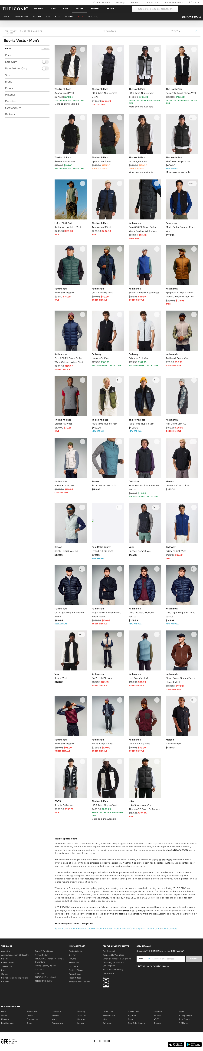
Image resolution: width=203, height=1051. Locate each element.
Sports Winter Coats (125, 928)
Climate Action (109, 973)
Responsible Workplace (113, 955)
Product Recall (75, 978)
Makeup (5, 1019)
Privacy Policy (41, 955)
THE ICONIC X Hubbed (45, 977)
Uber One (39, 973)
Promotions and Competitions (14, 978)
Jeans (181, 1012)
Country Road (33, 1019)
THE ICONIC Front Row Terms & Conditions (49, 960)
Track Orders (151, 2)
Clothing (16, 31)
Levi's (3, 1012)
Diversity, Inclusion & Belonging (117, 959)
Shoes (29, 1023)
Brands (4, 959)
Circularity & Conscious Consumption (113, 964)
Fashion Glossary (77, 970)
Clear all (45, 48)
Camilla (30, 1015)
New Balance (109, 1015)
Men (53, 8)
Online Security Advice (45, 966)
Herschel (81, 1019)
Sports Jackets (169, 928)
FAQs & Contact (76, 951)
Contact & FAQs (101, 2)
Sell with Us (6, 966)
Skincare (81, 1015)
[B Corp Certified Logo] (118, 983)
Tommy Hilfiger (185, 1015)
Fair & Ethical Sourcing (113, 969)
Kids (65, 8)
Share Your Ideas (173, 2)
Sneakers (158, 1012)
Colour (9, 88)
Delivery (119, 2)
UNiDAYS (39, 969)
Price (8, 55)
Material (10, 94)
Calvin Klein (133, 1012)
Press (3, 970)
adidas (4, 1015)
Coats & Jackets (33, 31)
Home (110, 8)
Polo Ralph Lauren (136, 1023)
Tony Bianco (184, 1019)
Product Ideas (75, 974)
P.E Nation (183, 1023)
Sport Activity (13, 107)
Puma (130, 1019)
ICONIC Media (7, 962)
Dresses (157, 1023)
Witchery (81, 1012)
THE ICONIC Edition (44, 981)
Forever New (57, 1023)
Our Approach (109, 951)
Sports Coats (62, 928)
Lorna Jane (108, 1012)
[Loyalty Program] (192, 16)
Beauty (95, 8)
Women (38, 8)
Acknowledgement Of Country (15, 955)
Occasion (10, 101)
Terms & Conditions (44, 951)
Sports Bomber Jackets (82, 928)
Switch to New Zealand (79, 982)
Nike (105, 1019)
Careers (5, 974)
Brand (8, 81)
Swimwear (107, 1023)
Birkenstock (32, 1012)
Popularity (175, 31)
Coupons (5, 982)
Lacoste (81, 1023)
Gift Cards (193, 2)
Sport (79, 8)
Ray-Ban (132, 1015)
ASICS (156, 1019)
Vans (54, 1019)
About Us (5, 951)
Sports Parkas (104, 928)
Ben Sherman (7, 1023)
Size (7, 75)
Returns (134, 2)
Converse (56, 1012)
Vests (10, 33)
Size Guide (74, 962)
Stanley (55, 1015)
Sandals (157, 1015)
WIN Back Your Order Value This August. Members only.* (101, 24)
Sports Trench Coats (148, 928)
